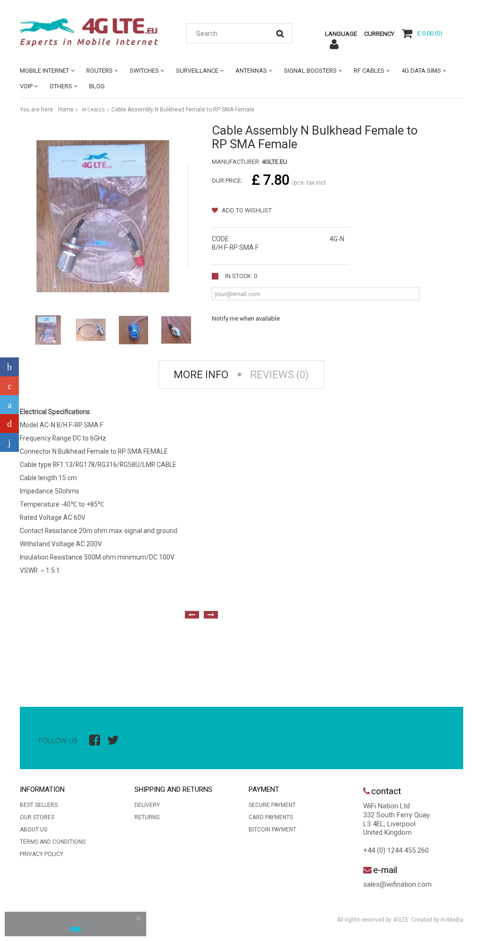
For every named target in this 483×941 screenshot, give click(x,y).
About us (33, 829)
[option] (29, 655)
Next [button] (211, 615)
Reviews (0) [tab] (279, 375)
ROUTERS (99, 70)
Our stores (37, 817)
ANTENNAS (251, 70)
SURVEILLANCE (197, 70)
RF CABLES (369, 70)
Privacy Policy (41, 854)
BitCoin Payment (272, 829)
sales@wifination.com (397, 884)
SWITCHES (144, 70)
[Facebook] (9, 366)
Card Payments (271, 817)
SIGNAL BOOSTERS (310, 70)
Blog (97, 86)
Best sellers (39, 805)
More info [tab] (201, 375)
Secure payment (272, 805)
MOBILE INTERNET (44, 70)
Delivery (147, 805)
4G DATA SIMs (421, 70)
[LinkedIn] (9, 442)
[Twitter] (9, 404)
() (429, 33)
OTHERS (61, 86)
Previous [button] (192, 615)
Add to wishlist (246, 210)
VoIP (26, 86)
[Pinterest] (9, 423)
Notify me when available (246, 318)
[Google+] (9, 385)
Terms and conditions (52, 842)
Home (66, 109)
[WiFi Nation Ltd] (89, 32)
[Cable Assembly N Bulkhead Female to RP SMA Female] (48, 330)
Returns (146, 817)
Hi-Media (452, 919)
